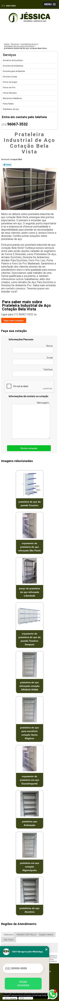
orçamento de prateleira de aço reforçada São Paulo (29, 547)
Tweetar (7, 164)
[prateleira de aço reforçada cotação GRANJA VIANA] (29, 664)
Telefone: (48, 369)
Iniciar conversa (23, 983)
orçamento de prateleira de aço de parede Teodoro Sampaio (30, 639)
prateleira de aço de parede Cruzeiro (30, 503)
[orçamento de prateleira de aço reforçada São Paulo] (29, 525)
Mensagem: (43, 402)
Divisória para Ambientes (14, 71)
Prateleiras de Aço (11, 109)
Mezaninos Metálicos (12, 98)
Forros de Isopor (10, 82)
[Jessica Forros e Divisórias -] (29, 15)
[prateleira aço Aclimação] (29, 803)
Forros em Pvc (9, 87)
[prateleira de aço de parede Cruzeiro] (29, 484)
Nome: (50, 346)
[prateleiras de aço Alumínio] (29, 890)
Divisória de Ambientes (13, 66)
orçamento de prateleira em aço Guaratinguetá (29, 780)
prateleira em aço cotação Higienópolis (29, 867)
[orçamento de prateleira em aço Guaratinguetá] (29, 758)
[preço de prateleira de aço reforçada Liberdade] (29, 570)
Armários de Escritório (13, 60)
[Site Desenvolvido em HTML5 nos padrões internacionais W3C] (25, 998)
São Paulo (8, 939)
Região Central (46, 934)
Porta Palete (8, 104)
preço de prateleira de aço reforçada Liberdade (29, 592)
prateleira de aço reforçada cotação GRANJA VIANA (29, 686)
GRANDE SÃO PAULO (26, 934)
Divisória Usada (10, 77)
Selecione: (9, 934)
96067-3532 (11, 6)
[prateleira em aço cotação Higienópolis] (29, 845)
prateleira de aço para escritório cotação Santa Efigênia (29, 733)
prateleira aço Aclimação (29, 823)
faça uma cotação (14, 320)
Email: (50, 357)
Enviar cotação (29, 448)
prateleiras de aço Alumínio (29, 910)
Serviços (9, 55)
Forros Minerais (10, 93)
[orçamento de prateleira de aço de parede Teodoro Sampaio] (29, 616)
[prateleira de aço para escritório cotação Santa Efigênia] (29, 710)
